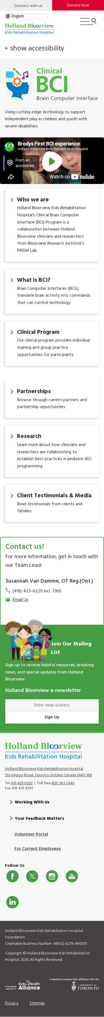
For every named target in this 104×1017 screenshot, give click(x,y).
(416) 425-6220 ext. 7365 (37, 591)
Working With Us (32, 802)
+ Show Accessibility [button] (34, 48)
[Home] (29, 29)
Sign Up (52, 717)
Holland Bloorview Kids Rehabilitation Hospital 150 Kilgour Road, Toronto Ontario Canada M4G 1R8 (48, 772)
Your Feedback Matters (39, 818)
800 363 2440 (63, 783)
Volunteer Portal (31, 834)
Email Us (20, 599)
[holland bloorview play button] (52, 161)
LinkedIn (12, 902)
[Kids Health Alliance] (22, 984)
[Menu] (88, 24)
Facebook (12, 876)
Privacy (12, 1003)
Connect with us (28, 6)
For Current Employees (37, 848)
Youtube (71, 876)
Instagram (51, 876)
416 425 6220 (22, 783)
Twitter (32, 876)
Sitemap (37, 1003)
